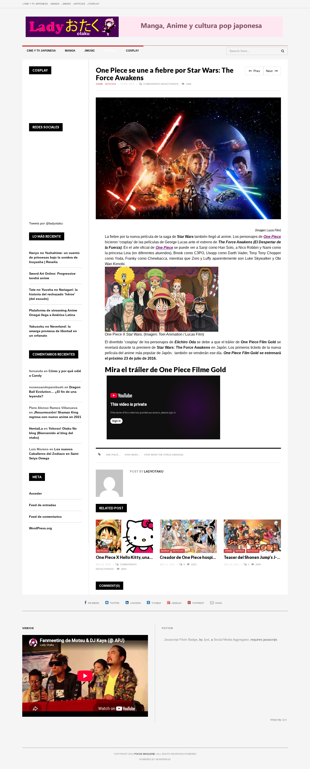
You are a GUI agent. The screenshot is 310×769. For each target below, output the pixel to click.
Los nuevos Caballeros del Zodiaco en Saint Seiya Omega (54, 453)
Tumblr (156, 603)
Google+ (176, 603)
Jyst (206, 639)
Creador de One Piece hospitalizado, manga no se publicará (216, 557)
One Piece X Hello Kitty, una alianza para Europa (141, 557)
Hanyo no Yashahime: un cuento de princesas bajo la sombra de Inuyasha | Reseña (54, 257)
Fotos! (167, 628)
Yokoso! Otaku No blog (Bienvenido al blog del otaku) (53, 433)
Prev (256, 71)
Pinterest (198, 603)
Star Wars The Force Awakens (163, 454)
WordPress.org (40, 528)
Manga (55, 3)
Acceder (35, 493)
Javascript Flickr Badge (180, 639)
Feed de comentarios (45, 516)
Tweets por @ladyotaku (46, 223)
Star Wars (131, 454)
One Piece (272, 237)
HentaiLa (36, 428)
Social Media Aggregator (231, 639)
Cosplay (93, 3)
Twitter (114, 603)
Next (269, 71)
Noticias (79, 3)
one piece (112, 454)
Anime (100, 84)
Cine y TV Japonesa (35, 3)
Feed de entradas (42, 505)
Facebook (93, 603)
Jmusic (67, 3)
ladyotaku (153, 471)
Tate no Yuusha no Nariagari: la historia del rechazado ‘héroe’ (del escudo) (53, 294)
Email (218, 603)
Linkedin (135, 603)
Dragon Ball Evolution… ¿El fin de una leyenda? (55, 391)
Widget (274, 719)
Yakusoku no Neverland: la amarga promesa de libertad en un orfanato (53, 331)
